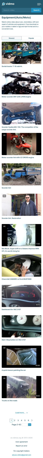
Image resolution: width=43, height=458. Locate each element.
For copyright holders (22, 451)
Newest (11, 38)
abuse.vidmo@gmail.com (21, 455)
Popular (31, 38)
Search (36, 10)
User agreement (21, 442)
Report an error (21, 446)
